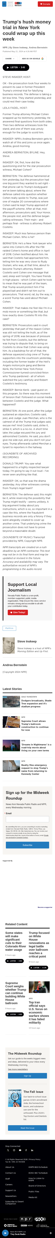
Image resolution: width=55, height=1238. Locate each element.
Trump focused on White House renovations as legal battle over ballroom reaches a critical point (39, 944)
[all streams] (51, 1233)
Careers (8, 1185)
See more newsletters (18, 1069)
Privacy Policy (34, 1159)
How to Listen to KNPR (36, 1179)
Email (8, 813)
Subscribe (27, 845)
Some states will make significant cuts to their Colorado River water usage (15, 941)
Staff (7, 1179)
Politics (9, 628)
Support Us (10, 1190)
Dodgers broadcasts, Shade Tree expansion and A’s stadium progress (36, 703)
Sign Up (27, 1075)
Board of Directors (37, 1186)
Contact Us (10, 1173)
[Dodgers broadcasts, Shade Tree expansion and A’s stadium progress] (11, 701)
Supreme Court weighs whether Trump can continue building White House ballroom (15, 993)
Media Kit (33, 1197)
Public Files (34, 1192)
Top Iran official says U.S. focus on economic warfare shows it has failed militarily (39, 1012)
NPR (23, 717)
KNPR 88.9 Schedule (38, 1167)
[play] (5, 1233)
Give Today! (19, 612)
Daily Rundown (29, 697)
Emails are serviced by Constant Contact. (27, 836)
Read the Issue (27, 1128)
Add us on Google (31, 58)
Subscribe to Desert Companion (14, 1203)
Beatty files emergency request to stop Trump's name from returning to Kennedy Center (34, 769)
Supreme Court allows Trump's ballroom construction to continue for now (35, 725)
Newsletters (10, 1196)
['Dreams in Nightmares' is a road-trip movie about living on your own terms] (11, 745)
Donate (46, 4)
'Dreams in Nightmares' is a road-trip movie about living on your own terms (36, 747)
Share (8, 58)
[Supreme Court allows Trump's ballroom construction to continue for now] (11, 722)
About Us (9, 1167)
